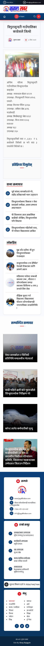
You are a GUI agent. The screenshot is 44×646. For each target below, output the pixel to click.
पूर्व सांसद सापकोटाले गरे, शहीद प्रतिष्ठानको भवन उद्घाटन (25, 193)
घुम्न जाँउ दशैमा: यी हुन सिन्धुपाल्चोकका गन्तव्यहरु (26, 253)
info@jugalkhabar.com (33, 2)
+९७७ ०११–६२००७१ (21, 509)
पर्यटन (11, 616)
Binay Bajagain (25, 642)
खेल (28, 616)
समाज (29, 601)
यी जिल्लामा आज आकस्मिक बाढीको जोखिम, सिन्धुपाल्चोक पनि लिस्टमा (24, 218)
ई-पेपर (29, 619)
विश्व (10, 619)
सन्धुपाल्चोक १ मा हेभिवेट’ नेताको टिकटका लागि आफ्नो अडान (27, 266)
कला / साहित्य (14, 607)
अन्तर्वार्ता (30, 610)
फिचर (11, 613)
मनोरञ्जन (30, 607)
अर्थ (28, 604)
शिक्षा (29, 613)
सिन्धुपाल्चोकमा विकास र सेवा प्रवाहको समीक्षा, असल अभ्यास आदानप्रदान (24, 205)
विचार (11, 610)
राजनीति (12, 604)
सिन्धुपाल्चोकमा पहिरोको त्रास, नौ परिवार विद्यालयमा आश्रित (24, 229)
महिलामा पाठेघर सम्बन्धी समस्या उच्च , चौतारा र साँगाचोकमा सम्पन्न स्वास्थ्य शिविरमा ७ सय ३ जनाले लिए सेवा (27, 283)
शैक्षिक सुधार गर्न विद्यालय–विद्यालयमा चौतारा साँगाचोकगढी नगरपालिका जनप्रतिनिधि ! (27, 302)
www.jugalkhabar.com (22, 498)
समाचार (12, 601)
